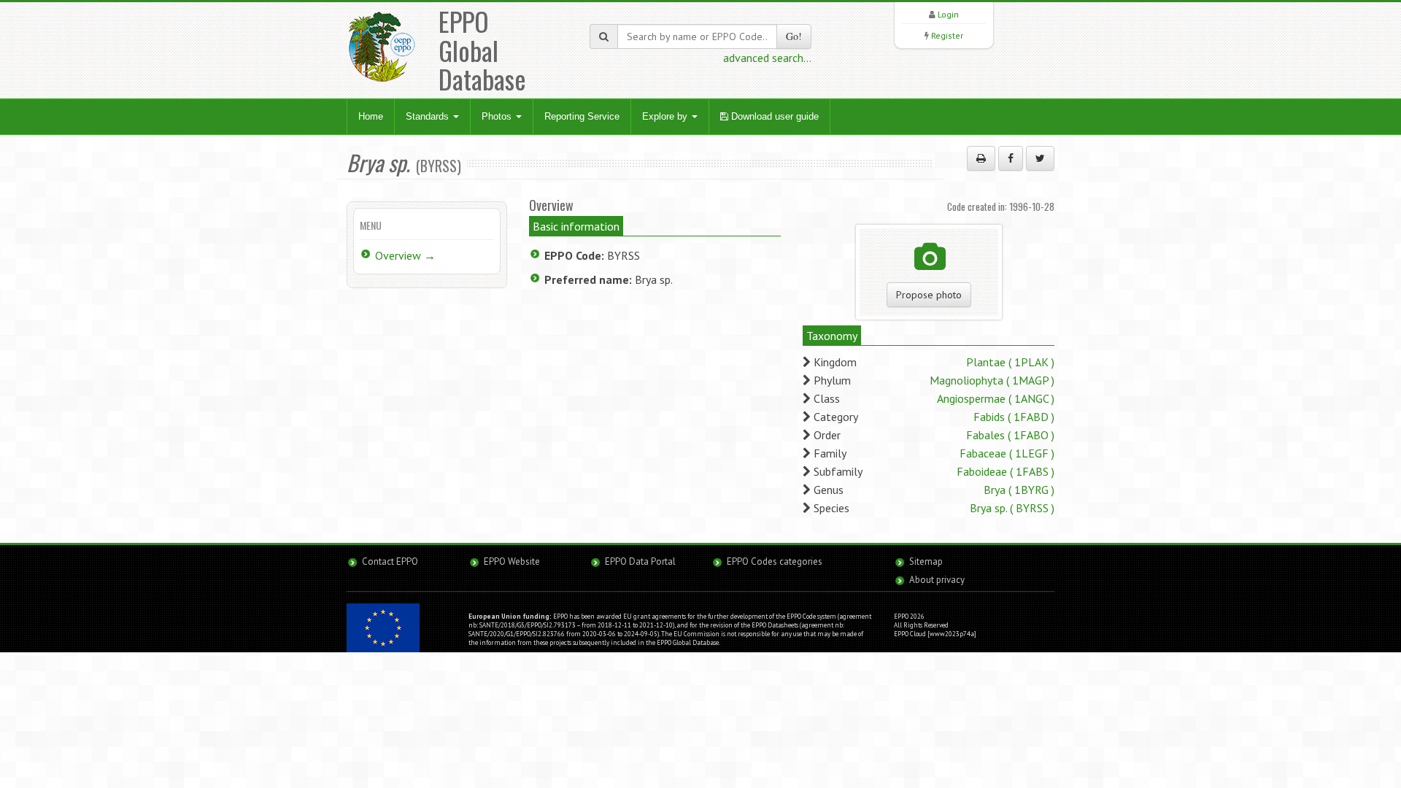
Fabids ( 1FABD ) (1013, 416)
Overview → (405, 255)
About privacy (937, 579)
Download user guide (773, 116)
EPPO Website (512, 561)
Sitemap (926, 561)
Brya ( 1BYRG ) (1019, 489)
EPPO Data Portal (640, 561)
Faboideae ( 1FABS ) (1005, 471)
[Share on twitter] (1040, 158)
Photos (498, 116)
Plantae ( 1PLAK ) (1010, 362)
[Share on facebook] (1010, 158)
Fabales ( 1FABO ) (1010, 435)
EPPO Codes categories (774, 561)
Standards (429, 116)
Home (370, 116)
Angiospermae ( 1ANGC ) (995, 398)
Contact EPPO (390, 561)
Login (948, 14)
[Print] (981, 158)
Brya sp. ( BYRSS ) (1012, 508)
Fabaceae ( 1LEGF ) (1007, 453)
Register (947, 35)
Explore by (666, 116)
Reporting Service (582, 116)
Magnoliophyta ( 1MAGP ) (992, 380)
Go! (794, 36)
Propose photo (929, 294)
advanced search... (767, 57)
